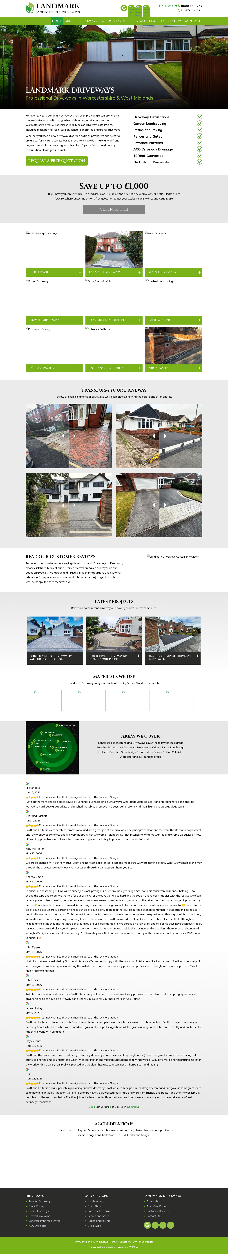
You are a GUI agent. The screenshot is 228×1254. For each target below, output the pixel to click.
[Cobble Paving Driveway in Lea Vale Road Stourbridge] (55, 634)
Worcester (126, 756)
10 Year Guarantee (148, 155)
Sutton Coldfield (172, 752)
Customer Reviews (158, 1211)
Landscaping (160, 320)
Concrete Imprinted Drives (44, 1220)
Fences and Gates (147, 136)
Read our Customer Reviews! (61, 557)
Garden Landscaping (149, 123)
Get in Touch (114, 209)
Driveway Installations (151, 117)
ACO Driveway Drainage (153, 149)
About (70, 21)
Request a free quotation (56, 160)
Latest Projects (114, 601)
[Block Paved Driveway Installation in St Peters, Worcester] (114, 634)
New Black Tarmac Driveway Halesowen (169, 658)
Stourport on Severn (149, 752)
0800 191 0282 (191, 6)
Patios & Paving (114, 21)
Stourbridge (128, 752)
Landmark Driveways (162, 1196)
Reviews (175, 21)
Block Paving (40, 272)
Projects (157, 21)
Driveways (88, 21)
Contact (193, 21)
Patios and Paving (147, 130)
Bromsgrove (115, 747)
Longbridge (177, 747)
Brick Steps (94, 1206)
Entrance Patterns (148, 143)
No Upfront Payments (151, 162)
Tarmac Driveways (105, 272)
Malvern (103, 752)
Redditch (114, 752)
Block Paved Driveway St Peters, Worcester (108, 658)
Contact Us (153, 1216)
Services (138, 21)
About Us (152, 1201)
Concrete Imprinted (107, 320)
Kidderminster (160, 747)
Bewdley (101, 747)
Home (57, 21)
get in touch (58, 150)
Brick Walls (158, 368)
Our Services (96, 1196)
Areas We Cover (141, 736)
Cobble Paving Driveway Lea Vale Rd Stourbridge (51, 658)
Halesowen (144, 747)
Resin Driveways (162, 272)
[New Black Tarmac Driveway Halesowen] (173, 634)
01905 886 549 (191, 10)
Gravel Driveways (44, 320)
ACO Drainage (37, 1225)
